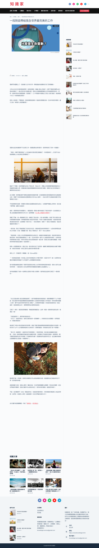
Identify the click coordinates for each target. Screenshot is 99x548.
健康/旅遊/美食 (44, 10)
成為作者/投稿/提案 (70, 10)
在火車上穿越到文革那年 (42, 213)
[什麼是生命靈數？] (69, 52)
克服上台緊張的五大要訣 (78, 100)
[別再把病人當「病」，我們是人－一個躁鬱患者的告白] (36, 463)
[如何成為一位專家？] (69, 68)
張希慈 (29, 403)
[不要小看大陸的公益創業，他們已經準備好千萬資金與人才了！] (53, 482)
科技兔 (39, 512)
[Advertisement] (35, 63)
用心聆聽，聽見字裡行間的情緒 (80, 60)
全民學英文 (40, 510)
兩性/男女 (29, 10)
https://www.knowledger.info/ (77, 533)
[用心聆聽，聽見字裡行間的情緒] (69, 60)
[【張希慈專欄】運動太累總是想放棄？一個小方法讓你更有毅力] (53, 463)
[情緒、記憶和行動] (69, 76)
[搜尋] (88, 4)
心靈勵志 (22, 10)
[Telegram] (85, 4)
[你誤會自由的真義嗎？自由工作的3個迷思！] (69, 84)
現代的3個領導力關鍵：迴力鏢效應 (81, 92)
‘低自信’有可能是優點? (78, 44)
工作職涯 (36, 10)
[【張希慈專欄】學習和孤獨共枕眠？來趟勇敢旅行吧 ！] (18, 482)
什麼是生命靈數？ (77, 52)
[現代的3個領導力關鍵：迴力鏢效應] (69, 92)
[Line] (78, 4)
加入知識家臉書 (85, 10)
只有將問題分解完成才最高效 (79, 108)
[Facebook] (70, 4)
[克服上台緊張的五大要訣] (69, 100)
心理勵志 (26, 75)
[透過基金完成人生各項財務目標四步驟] (69, 116)
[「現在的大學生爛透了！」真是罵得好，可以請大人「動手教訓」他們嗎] (18, 463)
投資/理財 (53, 10)
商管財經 (60, 10)
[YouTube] (81, 4)
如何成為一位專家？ (77, 68)
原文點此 (35, 403)
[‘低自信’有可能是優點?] (69, 44)
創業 (23, 75)
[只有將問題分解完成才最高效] (69, 108)
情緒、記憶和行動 (77, 76)
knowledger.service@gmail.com (78, 538)
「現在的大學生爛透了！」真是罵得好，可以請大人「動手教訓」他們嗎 (17, 472)
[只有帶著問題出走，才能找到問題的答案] (36, 482)
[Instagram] (74, 4)
